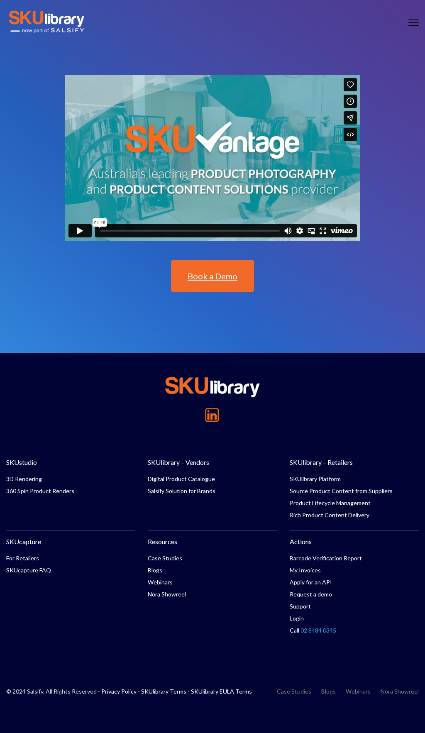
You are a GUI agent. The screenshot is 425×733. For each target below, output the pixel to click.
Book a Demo (212, 276)
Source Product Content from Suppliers (341, 490)
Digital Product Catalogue (181, 478)
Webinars (160, 582)
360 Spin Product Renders (40, 490)
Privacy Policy (119, 691)
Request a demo (311, 594)
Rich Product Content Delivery (329, 514)
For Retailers (22, 558)
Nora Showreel (167, 594)
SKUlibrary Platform (315, 478)
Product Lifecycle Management (330, 502)
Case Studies (165, 558)
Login (297, 618)
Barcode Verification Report (326, 558)
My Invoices (305, 570)
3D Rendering (24, 478)
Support (300, 606)
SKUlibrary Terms (163, 691)
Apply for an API (311, 582)
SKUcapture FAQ (28, 570)
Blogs (155, 570)
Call (313, 630)
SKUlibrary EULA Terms (221, 691)
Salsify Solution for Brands (181, 490)
